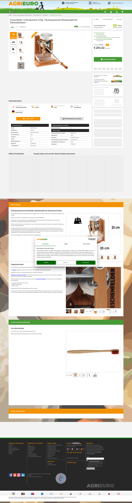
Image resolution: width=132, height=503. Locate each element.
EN (70, 449)
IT (74, 449)
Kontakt (10, 453)
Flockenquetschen (37, 15)
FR (79, 449)
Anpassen (65, 262)
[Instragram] (19, 478)
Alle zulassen (86, 262)
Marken (10, 446)
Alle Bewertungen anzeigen (73, 458)
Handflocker (45, 15)
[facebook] (11, 478)
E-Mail (87, 456)
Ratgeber (11, 452)
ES (83, 449)
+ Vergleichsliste (29, 118)
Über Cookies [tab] (86, 243)
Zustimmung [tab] (45, 243)
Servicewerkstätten (52, 449)
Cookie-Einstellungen (32, 455)
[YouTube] (15, 478)
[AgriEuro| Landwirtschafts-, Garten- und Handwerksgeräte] (27, 3)
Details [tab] (66, 243)
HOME (10, 15)
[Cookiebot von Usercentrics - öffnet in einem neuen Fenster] (89, 239)
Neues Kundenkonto (52, 464)
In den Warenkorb (109, 59)
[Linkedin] (23, 478)
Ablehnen (46, 262)
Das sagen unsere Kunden (74, 452)
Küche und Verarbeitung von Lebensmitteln (22, 15)
